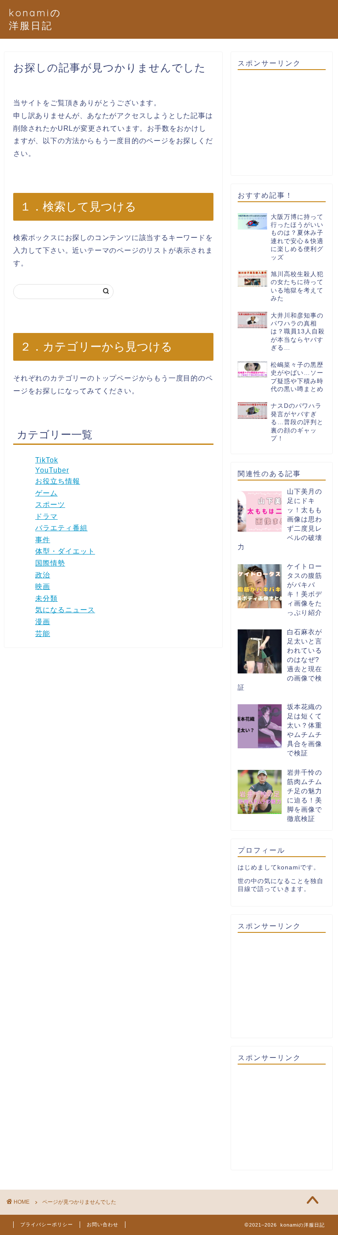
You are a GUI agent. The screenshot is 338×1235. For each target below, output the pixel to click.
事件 (42, 540)
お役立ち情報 (57, 481)
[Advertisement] (281, 123)
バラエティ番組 (61, 528)
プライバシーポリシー (46, 1224)
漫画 (42, 621)
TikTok (46, 460)
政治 (42, 575)
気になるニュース (65, 610)
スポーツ (50, 504)
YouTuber (52, 470)
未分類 (46, 598)
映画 (42, 586)
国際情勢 (50, 563)
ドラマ (46, 516)
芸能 (42, 633)
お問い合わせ (102, 1224)
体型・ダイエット (65, 551)
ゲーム (46, 493)
